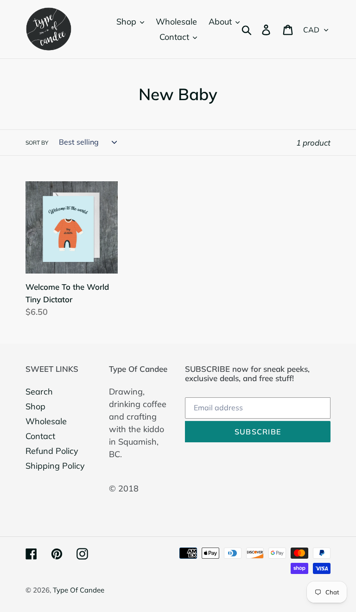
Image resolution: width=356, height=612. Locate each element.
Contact (40, 436)
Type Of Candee (78, 590)
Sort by (36, 142)
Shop (35, 406)
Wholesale (46, 421)
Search (39, 391)
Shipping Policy (55, 465)
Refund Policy (51, 451)
